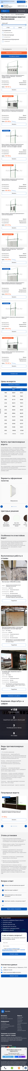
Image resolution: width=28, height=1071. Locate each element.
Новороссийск (12, 1040)
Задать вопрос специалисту (14, 909)
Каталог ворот (4, 1017)
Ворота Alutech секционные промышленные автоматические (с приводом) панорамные (13, 110)
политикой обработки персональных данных (13, 950)
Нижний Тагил (13, 1039)
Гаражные (19, 1021)
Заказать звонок (14, 976)
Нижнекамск (24, 1038)
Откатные (19, 1018)
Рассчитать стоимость (14, 384)
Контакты (3, 1029)
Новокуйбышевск (5, 1040)
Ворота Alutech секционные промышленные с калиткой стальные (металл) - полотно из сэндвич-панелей (13, 249)
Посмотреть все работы (14, 696)
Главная (3, 14)
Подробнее (14, 600)
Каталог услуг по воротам (7, 1018)
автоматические (8, 32)
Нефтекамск (3, 1038)
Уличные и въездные (22, 1023)
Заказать (14, 89)
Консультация (21, 11)
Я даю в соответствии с (13, 949)
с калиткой (7, 41)
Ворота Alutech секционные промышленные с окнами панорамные (13, 352)
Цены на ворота (4, 1027)
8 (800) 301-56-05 (21, 5)
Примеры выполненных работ (7, 1026)
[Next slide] (26, 506)
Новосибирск (19, 1040)
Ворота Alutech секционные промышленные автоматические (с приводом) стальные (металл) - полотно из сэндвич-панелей (13, 145)
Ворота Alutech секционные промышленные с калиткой (13, 318)
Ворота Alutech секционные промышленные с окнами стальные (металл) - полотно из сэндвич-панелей (13, 76)
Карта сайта (14, 1059)
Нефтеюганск (10, 1038)
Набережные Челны (5, 1037)
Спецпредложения (5, 1024)
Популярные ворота (14, 56)
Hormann (19, 1027)
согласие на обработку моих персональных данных (11, 949)
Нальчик (12, 1037)
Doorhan (19, 1026)
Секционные (20, 1017)
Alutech (19, 1024)
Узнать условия (21, 1)
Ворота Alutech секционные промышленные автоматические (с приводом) (13, 179)
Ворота (12, 14)
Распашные (20, 1020)
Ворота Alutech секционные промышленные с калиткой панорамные (13, 214)
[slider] (2, 24)
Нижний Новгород (5, 1039)
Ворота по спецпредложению (14, 52)
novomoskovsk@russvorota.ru (13, 972)
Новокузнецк (19, 1039)
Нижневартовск (16, 1038)
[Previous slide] (1, 506)
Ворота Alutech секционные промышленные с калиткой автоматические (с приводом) (13, 283)
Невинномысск (18, 1037)
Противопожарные (21, 1030)
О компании (3, 1023)
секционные (7, 37)
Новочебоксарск (4, 1041)
